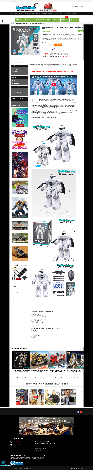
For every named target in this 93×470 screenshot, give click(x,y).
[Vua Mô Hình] (37, 7)
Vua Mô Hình (79, 468)
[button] (28, 456)
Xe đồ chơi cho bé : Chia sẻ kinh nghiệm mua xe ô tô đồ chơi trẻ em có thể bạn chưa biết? (19, 301)
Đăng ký (81, 1)
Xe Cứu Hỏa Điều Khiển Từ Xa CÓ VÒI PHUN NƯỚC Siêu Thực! (57, 371)
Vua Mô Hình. (28, 468)
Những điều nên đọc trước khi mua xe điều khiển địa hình (19, 297)
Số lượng (44, 42)
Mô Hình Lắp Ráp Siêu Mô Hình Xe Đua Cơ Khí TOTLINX (39, 371)
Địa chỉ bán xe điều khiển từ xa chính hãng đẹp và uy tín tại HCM (19, 293)
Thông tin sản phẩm (16, 61)
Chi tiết (24, 377)
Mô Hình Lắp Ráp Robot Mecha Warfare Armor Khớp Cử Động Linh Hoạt (21, 371)
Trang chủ (12, 23)
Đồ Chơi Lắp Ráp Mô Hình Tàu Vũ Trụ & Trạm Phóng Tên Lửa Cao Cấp (75, 371)
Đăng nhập (77, 1)
